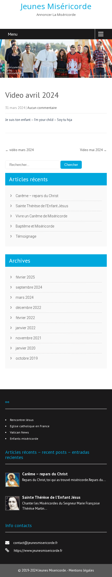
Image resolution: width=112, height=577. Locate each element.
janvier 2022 (25, 328)
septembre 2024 (29, 287)
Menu (12, 34)
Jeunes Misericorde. (52, 570)
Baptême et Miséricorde (35, 226)
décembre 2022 (28, 308)
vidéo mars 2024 (19, 150)
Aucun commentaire (42, 108)
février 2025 (25, 277)
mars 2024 (25, 297)
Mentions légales (81, 570)
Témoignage (26, 236)
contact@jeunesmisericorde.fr (35, 543)
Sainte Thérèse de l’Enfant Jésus (42, 206)
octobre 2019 (27, 358)
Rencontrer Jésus (22, 420)
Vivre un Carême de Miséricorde (41, 216)
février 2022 (25, 318)
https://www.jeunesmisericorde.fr (37, 550)
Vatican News (19, 432)
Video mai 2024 (93, 150)
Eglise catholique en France (29, 426)
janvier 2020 (25, 348)
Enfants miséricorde (24, 438)
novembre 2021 (28, 338)
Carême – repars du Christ (37, 196)
